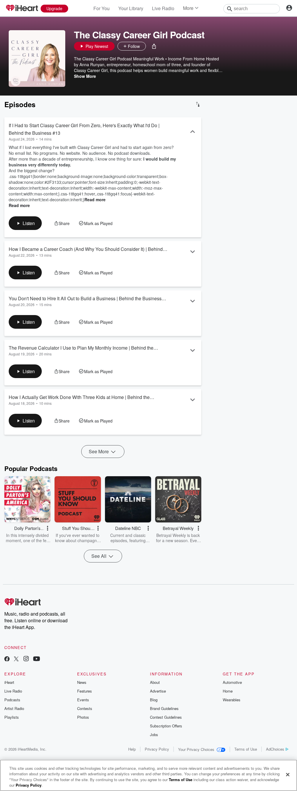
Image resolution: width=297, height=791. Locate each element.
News (81, 682)
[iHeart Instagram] (26, 659)
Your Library (130, 8)
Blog (153, 699)
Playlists (11, 717)
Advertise (158, 691)
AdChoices (275, 749)
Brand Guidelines (164, 708)
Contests (84, 708)
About (155, 682)
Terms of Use (245, 749)
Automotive (232, 682)
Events (83, 699)
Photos (83, 717)
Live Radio (163, 8)
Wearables (231, 699)
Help (132, 749)
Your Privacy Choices (196, 749)
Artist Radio (14, 708)
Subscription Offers (166, 726)
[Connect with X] (16, 659)
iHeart (9, 682)
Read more (95, 199)
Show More (85, 76)
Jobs (154, 734)
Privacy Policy (157, 749)
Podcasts (12, 699)
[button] (154, 46)
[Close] (287, 774)
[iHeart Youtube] (36, 659)
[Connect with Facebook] (7, 659)
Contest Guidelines (166, 717)
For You (101, 8)
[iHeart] (21, 8)
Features (84, 691)
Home (228, 691)
